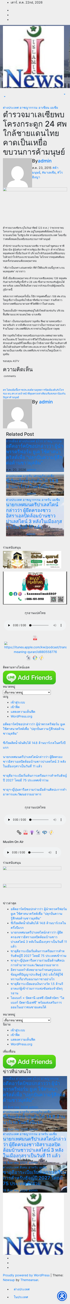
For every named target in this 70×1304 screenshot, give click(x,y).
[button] (4, 97)
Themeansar (29, 1280)
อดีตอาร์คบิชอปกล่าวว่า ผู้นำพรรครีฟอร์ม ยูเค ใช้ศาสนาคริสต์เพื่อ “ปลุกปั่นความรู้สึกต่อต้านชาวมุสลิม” (34, 454)
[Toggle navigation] (5, 93)
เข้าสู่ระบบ (18, 702)
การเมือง (12, 441)
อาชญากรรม (29, 107)
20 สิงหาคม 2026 (16, 1107)
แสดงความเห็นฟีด (23, 712)
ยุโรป (40, 441)
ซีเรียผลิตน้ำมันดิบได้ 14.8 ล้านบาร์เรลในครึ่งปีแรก (32, 483)
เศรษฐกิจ (39, 476)
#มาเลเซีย (49, 172)
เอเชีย (54, 107)
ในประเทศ (21, 1297)
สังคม (24, 1167)
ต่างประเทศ (11, 107)
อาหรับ (28, 476)
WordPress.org (21, 716)
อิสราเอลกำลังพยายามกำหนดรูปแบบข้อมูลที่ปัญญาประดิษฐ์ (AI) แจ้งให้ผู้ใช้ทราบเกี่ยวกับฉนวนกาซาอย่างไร (37, 974)
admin (45, 161)
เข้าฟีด (15, 707)
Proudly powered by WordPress (27, 1275)
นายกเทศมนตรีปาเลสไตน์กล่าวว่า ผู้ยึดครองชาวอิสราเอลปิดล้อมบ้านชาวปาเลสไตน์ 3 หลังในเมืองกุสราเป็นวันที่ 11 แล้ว (34, 516)
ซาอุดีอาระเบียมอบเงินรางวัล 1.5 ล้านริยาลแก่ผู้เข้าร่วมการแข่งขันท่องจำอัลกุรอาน (37, 988)
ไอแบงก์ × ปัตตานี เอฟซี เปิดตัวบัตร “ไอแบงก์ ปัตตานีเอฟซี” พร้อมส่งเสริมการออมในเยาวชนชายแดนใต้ (37, 1002)
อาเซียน (44, 107)
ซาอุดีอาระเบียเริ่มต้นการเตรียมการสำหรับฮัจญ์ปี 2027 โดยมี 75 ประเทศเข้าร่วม (34, 1177)
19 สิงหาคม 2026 (16, 1163)
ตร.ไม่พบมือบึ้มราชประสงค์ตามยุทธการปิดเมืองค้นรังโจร (33, 389)
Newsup (9, 1280)
